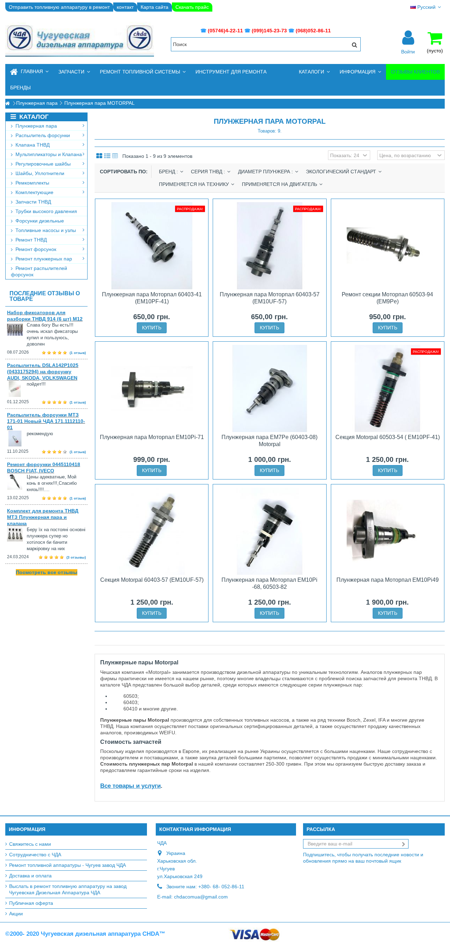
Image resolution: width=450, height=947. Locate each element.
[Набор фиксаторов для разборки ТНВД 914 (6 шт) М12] (17, 330)
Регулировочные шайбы (42, 164)
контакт (125, 7)
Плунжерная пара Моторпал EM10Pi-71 (152, 437)
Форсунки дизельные (39, 221)
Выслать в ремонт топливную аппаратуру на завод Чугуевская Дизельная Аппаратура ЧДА (68, 889)
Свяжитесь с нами (30, 844)
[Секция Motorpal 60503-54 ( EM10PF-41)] (387, 388)
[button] (74, 72)
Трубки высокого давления (45, 211)
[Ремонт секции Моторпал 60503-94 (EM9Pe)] (387, 245)
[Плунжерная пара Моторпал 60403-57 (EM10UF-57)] (269, 245)
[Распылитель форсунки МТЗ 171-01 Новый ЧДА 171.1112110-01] (17, 438)
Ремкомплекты (31, 183)
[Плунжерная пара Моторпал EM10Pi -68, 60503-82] (269, 531)
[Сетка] (99, 156)
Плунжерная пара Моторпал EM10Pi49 (387, 580)
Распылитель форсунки (42, 135)
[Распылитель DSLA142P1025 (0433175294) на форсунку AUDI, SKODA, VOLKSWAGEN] (17, 389)
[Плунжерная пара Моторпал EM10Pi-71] (151, 388)
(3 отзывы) (76, 557)
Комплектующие (33, 192)
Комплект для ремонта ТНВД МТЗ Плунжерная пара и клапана (42, 517)
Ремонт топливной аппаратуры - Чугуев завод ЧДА (67, 865)
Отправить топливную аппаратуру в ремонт (59, 7)
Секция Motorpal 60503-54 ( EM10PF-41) (387, 437)
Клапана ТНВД (32, 145)
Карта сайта (154, 7)
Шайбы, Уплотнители (39, 173)
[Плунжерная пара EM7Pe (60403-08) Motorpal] (269, 388)
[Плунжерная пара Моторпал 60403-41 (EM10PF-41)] (151, 245)
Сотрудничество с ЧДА (35, 854)
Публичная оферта (31, 903)
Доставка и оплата (30, 875)
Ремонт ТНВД (30, 240)
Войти (408, 51)
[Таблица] (115, 156)
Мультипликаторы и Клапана (48, 154)
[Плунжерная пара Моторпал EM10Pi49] (387, 531)
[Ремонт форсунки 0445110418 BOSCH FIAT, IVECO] (17, 482)
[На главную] (7, 103)
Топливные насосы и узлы (45, 230)
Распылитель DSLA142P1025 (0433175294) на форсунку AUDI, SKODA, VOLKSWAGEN (42, 371)
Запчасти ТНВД (32, 202)
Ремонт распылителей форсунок (39, 271)
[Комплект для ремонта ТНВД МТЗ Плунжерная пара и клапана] (17, 534)
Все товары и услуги (130, 785)
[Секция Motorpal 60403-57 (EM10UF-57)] (151, 531)
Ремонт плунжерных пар (43, 259)
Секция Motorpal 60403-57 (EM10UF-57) (152, 580)
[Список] (107, 156)
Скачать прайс (192, 7)
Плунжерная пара (35, 126)
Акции (16, 913)
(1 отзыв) (78, 353)
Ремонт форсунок (35, 249)
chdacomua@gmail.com (201, 897)
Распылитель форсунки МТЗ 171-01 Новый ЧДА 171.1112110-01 (46, 421)
